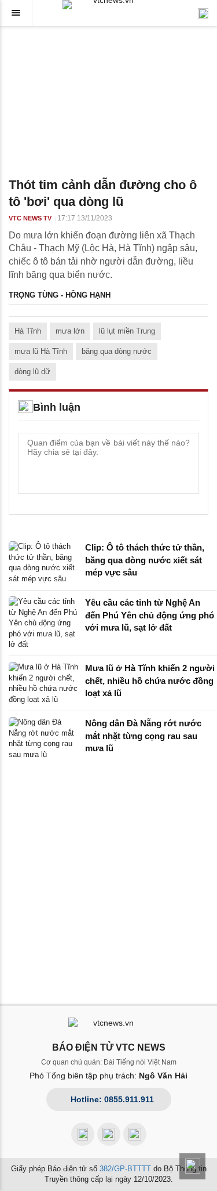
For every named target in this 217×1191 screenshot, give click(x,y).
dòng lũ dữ (32, 371)
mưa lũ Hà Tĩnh (40, 351)
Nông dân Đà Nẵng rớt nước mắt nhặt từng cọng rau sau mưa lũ (143, 735)
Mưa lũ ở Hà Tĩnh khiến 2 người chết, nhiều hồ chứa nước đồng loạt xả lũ (150, 680)
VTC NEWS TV (30, 218)
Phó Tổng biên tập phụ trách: (108, 1075)
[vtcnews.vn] (108, 4)
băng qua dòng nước (117, 351)
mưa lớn (70, 331)
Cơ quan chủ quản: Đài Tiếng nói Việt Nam (108, 1062)
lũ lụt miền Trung (127, 331)
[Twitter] (134, 1134)
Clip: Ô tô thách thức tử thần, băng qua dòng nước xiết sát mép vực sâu (144, 559)
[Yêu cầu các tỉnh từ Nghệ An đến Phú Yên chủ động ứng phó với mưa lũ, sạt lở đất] (43, 623)
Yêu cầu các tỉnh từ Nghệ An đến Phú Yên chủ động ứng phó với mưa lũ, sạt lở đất (149, 615)
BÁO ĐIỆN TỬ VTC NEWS (108, 1047)
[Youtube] (108, 1134)
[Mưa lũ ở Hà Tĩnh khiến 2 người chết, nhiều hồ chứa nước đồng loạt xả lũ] (43, 683)
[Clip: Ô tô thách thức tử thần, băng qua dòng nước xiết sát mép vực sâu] (43, 562)
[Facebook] (82, 1134)
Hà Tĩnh (27, 331)
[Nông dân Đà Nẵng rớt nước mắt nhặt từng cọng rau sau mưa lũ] (43, 738)
